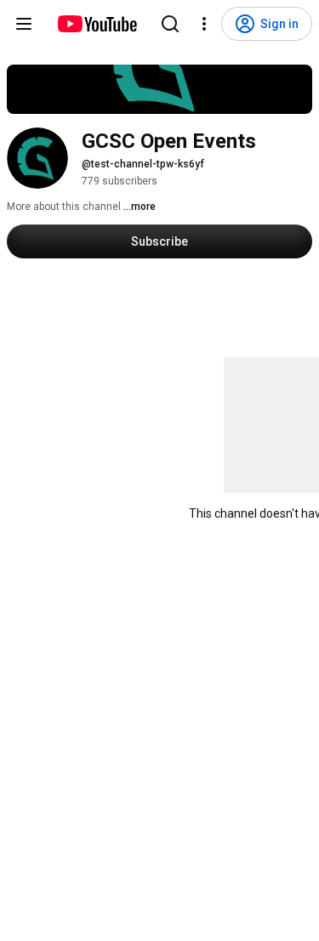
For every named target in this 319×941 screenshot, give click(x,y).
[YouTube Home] (96, 24)
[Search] (170, 24)
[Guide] (24, 24)
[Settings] (204, 24)
